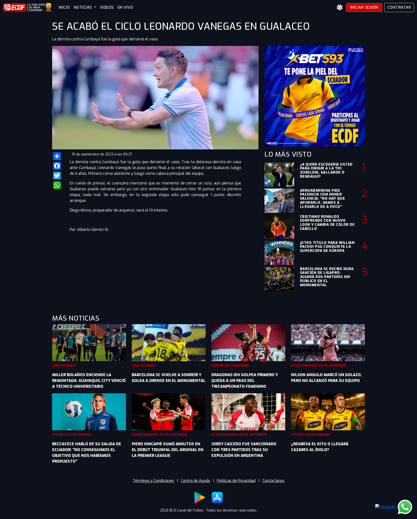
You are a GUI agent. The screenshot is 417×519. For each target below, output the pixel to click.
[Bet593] (314, 95)
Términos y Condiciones (153, 480)
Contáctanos (274, 480)
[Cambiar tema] (339, 7)
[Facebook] (58, 166)
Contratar (399, 7)
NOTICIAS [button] (83, 7)
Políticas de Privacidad (236, 480)
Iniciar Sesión (364, 7)
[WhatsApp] (58, 185)
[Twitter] (58, 175)
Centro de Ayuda (195, 480)
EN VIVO (125, 7)
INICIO (64, 7)
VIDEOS (107, 7)
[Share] (58, 156)
